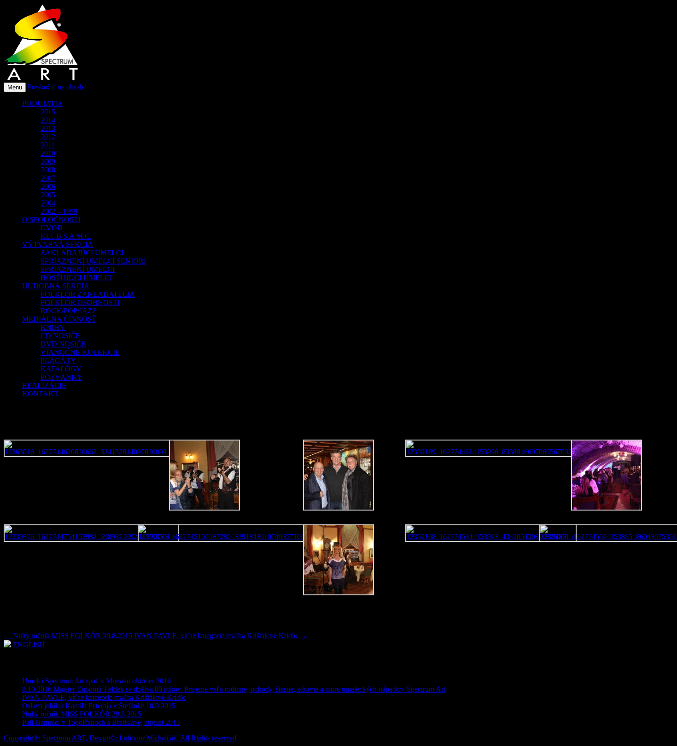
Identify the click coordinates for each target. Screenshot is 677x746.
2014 (48, 120)
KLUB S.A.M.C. (66, 236)
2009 (48, 161)
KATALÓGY (61, 369)
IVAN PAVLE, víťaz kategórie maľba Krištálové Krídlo (220, 636)
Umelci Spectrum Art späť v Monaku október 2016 (96, 681)
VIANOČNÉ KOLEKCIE (80, 352)
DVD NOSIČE (63, 344)
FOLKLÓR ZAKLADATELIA (88, 294)
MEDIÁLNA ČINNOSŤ (59, 319)
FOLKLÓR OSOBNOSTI (80, 302)
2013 (48, 128)
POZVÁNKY (61, 377)
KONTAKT (40, 394)
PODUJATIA (42, 103)
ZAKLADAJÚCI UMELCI (82, 253)
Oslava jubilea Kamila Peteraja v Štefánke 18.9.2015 (98, 706)
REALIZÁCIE (44, 385)
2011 (48, 145)
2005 (48, 195)
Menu (14, 87)
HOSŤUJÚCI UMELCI (76, 278)
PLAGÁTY (58, 360)
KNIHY (53, 327)
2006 (48, 186)
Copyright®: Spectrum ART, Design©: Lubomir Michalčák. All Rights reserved (120, 738)
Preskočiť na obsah (55, 87)
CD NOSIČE (60, 336)
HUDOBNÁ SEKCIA (55, 286)
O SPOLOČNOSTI (51, 219)
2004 (48, 203)
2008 (48, 170)
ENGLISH (28, 645)
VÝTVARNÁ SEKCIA (57, 244)
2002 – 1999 (59, 211)
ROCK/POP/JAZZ (69, 311)
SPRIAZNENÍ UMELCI (78, 269)
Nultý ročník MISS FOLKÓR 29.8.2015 (68, 636)
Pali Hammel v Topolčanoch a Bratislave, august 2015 (101, 722)
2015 (48, 112)
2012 (48, 137)
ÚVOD (52, 228)
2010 (48, 153)
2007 (48, 178)
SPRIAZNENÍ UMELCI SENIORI (93, 261)
